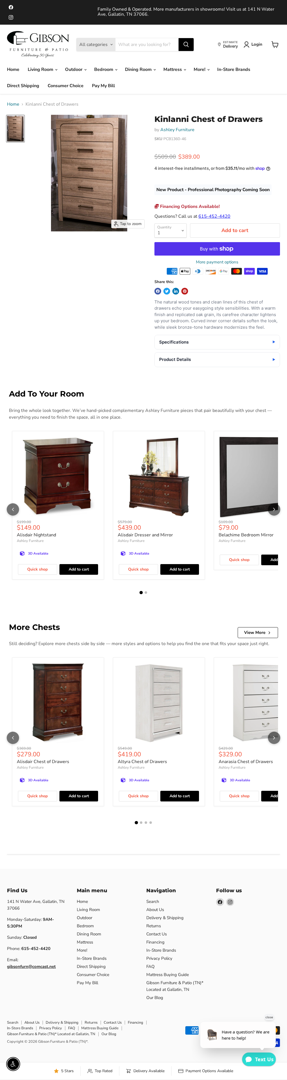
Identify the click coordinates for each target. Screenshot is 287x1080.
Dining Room (139, 69)
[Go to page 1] (141, 592)
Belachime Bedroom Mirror (246, 535)
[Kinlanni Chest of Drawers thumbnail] (15, 128)
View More (254, 632)
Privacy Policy (159, 958)
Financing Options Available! (189, 206)
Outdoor (74, 69)
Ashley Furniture (177, 130)
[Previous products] (13, 509)
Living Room (41, 69)
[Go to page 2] (146, 592)
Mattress (173, 69)
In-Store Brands (233, 69)
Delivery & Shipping (165, 918)
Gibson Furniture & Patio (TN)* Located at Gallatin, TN (51, 1034)
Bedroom (104, 69)
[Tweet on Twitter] (166, 291)
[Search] (186, 44)
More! (200, 69)
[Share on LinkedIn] (175, 291)
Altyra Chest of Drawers (142, 762)
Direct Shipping (23, 86)
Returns (153, 926)
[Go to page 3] (146, 822)
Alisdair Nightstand (36, 535)
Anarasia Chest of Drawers (246, 762)
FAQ (150, 966)
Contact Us (156, 934)
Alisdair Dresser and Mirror (145, 535)
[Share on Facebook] (157, 291)
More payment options (217, 262)
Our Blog (154, 997)
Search (152, 901)
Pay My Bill (103, 86)
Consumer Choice (66, 86)
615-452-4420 (214, 216)
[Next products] (274, 509)
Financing (155, 942)
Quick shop (37, 569)
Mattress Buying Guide (167, 974)
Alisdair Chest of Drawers (43, 762)
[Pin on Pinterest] (184, 291)
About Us (155, 909)
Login (256, 44)
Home (13, 69)
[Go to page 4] (150, 822)
